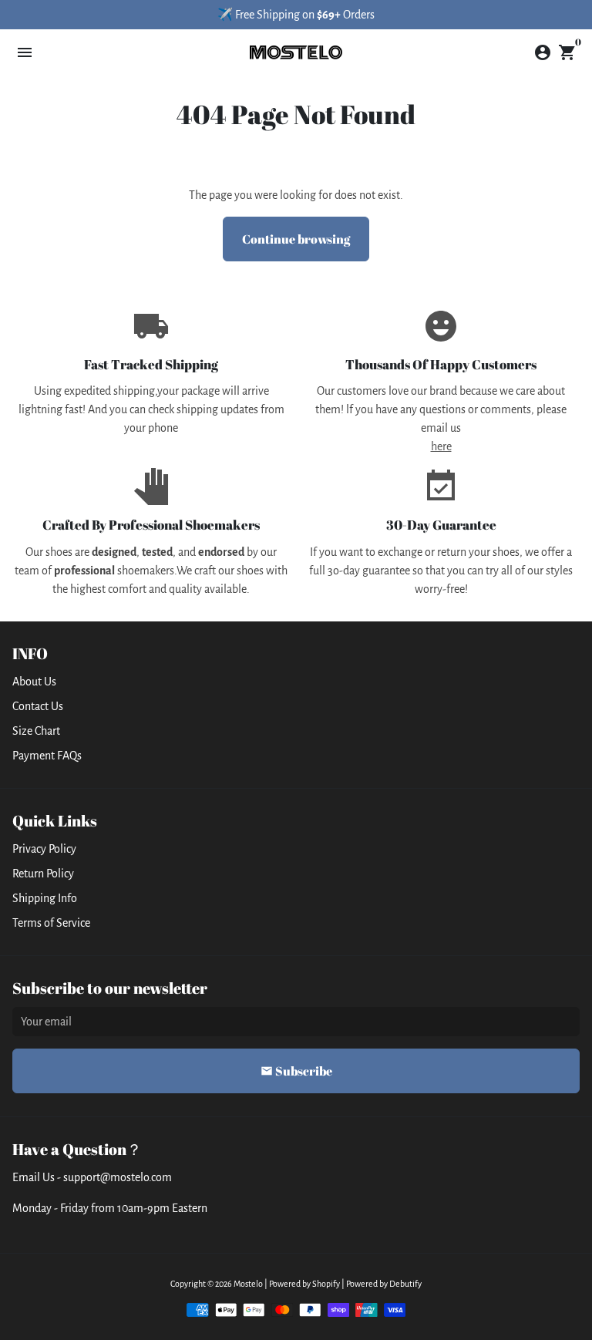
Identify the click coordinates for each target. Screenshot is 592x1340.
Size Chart (36, 731)
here (441, 446)
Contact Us (37, 706)
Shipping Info (44, 898)
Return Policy (43, 873)
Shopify (326, 1283)
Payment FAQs (47, 755)
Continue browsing (296, 239)
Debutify (405, 1283)
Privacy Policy (44, 849)
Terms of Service (51, 923)
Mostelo (248, 1283)
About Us (34, 681)
